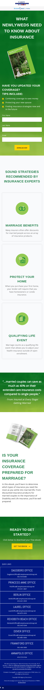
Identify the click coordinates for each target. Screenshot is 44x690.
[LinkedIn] (3, 687)
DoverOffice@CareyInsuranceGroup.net (22, 635)
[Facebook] (0, 687)
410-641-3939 (22, 601)
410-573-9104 (22, 657)
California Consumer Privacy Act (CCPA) (25, 665)
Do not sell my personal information (26, 668)
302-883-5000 (22, 638)
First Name (6, 115)
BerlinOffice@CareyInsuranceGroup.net (22, 599)
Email (4, 135)
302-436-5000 (22, 647)
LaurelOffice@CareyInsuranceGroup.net (22, 611)
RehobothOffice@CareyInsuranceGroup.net (22, 623)
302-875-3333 (22, 613)
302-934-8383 (22, 577)
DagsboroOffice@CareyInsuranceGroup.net (22, 574)
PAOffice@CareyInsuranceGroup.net (22, 587)
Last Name (6, 125)
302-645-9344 (22, 625)
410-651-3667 (22, 589)
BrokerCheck (22, 682)
